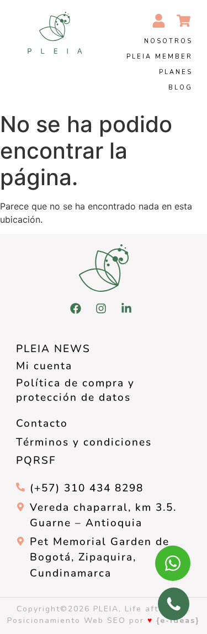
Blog (180, 87)
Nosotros (168, 41)
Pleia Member (159, 57)
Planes (176, 72)
